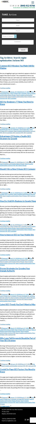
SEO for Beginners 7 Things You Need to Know (16, 103)
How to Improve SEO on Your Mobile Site (17, 235)
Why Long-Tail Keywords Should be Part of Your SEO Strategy (17, 339)
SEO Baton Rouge (21, 165)
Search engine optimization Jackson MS (12, 299)
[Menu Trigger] (33, 2)
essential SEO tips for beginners (9, 129)
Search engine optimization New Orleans (20, 96)
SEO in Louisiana (7, 132)
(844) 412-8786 (27, 6)
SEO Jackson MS (18, 132)
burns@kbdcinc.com (10, 420)
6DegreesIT (5, 92)
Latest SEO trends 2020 (7, 330)
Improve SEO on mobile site (8, 260)
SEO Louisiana (12, 98)
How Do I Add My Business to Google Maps (18, 201)
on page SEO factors (23, 399)
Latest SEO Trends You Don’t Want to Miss (17, 304)
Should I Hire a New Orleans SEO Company (17, 169)
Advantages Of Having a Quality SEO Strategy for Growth (15, 137)
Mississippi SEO (5, 93)
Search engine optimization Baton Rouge (12, 164)
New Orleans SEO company (18, 93)
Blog (32, 92)
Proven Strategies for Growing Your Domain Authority (15, 269)
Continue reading (5, 88)
